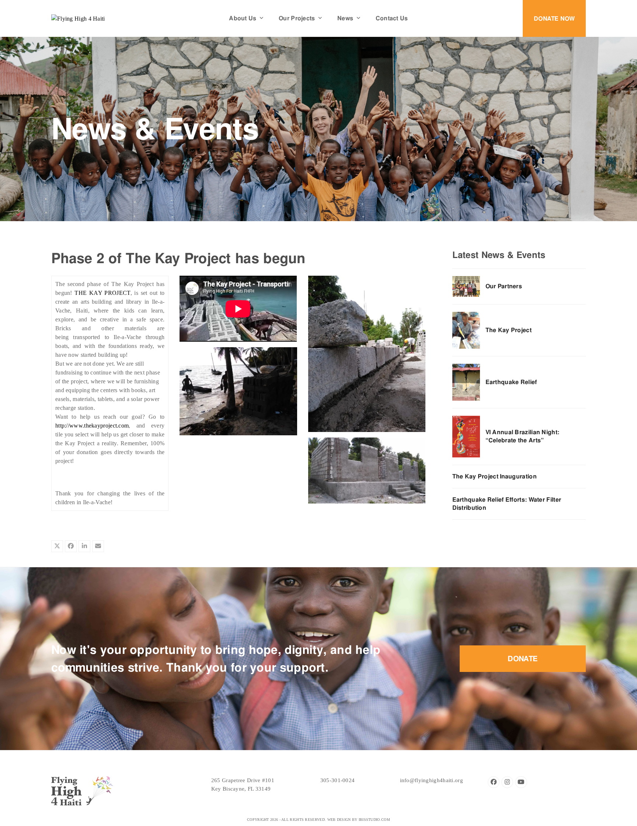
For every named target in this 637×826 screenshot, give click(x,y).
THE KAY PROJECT (102, 293)
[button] (57, 546)
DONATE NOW (554, 18)
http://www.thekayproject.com (92, 425)
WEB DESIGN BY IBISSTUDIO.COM (358, 820)
